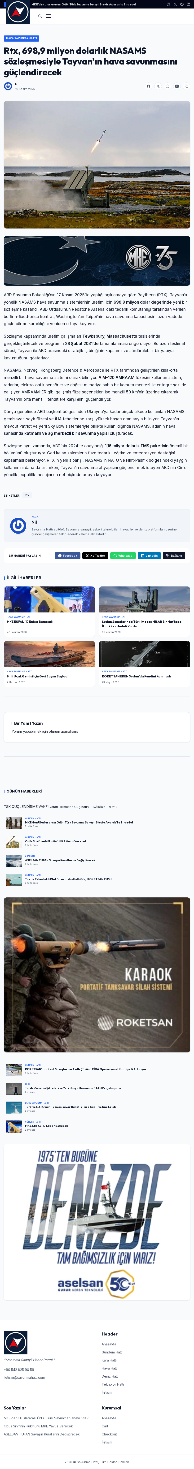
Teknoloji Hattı (113, 1384)
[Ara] (40, 16)
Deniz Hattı (110, 1376)
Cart (105, 1426)
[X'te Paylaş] (158, 86)
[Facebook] (182, 4)
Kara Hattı (109, 1360)
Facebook (70, 555)
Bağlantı (176, 555)
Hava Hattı (110, 1368)
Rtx (27, 495)
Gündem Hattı (112, 1352)
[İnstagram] (168, 4)
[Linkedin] (188, 4)
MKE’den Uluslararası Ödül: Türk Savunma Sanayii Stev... (47, 1418)
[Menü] (48, 16)
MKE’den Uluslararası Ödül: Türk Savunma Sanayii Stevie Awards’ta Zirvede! (83, 4)
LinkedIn (152, 555)
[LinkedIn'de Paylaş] (177, 86)
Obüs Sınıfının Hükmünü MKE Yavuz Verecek (38, 1426)
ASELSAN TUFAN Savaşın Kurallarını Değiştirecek (42, 1434)
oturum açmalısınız (64, 731)
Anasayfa (109, 1344)
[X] (175, 4)
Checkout (109, 1434)
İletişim (107, 1392)
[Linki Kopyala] (186, 86)
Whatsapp (125, 555)
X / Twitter (97, 555)
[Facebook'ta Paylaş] (148, 86)
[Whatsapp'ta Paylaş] (167, 86)
